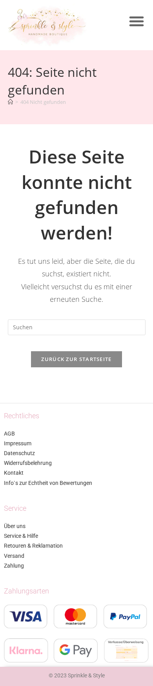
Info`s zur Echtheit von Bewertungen (48, 483)
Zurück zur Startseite (76, 359)
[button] (136, 21)
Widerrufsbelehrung (28, 463)
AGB (9, 433)
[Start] (10, 101)
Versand (14, 556)
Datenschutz (19, 453)
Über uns (15, 526)
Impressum (17, 443)
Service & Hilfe (21, 536)
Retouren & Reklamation (33, 546)
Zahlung (14, 566)
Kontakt (14, 473)
